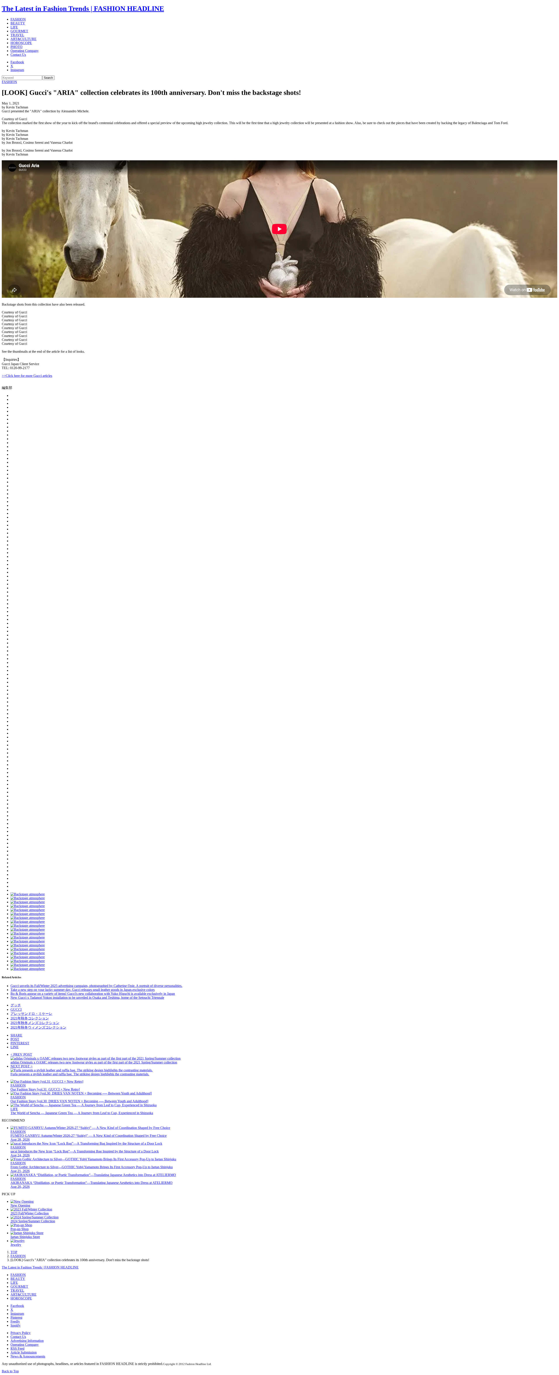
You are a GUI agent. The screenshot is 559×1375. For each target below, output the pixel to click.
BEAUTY (17, 23)
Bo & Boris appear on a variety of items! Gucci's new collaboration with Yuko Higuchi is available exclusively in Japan (92, 993)
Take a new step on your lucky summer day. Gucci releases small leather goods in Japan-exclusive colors (82, 990)
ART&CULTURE (23, 39)
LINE (14, 1047)
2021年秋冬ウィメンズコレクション (38, 1027)
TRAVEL (17, 35)
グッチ (15, 1005)
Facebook (17, 62)
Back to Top (10, 1371)
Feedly (15, 1321)
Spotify (15, 1325)
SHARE (16, 1035)
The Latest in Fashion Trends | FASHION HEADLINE (83, 8)
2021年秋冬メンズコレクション (34, 1023)
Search (48, 77)
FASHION (18, 19)
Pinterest (16, 1317)
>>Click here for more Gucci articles (27, 376)
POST (14, 1039)
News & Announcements (27, 1356)
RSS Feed (17, 1348)
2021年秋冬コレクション (29, 1018)
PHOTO (16, 47)
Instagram (17, 70)
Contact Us (18, 54)
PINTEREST (19, 1043)
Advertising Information (27, 1341)
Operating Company (24, 51)
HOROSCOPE (21, 43)
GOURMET (19, 31)
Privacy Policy (20, 1333)
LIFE (14, 27)
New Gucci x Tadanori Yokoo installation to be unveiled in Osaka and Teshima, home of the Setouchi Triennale (87, 997)
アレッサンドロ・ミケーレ (31, 1014)
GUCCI (16, 1009)
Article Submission (23, 1352)
